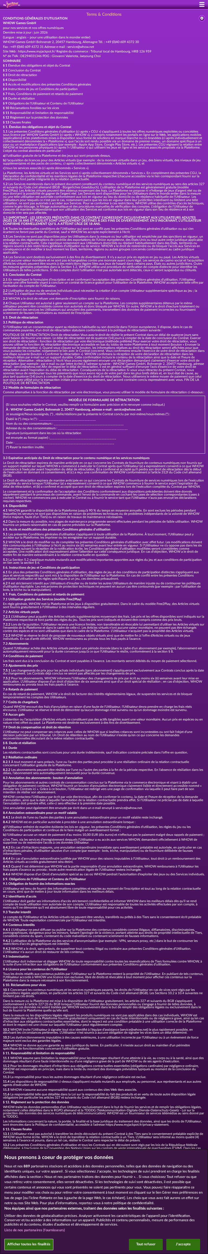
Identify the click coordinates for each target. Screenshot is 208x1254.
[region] (104, 1201)
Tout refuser (146, 1244)
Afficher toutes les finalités (28, 1244)
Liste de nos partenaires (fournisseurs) (34, 1230)
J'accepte (183, 1244)
